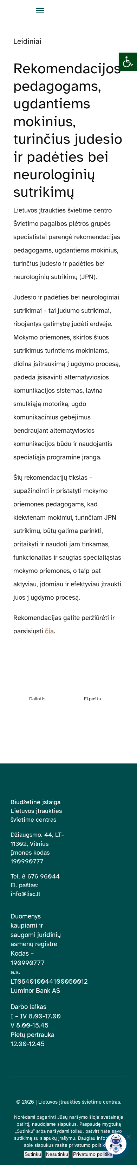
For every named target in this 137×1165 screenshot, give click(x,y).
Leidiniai (27, 41)
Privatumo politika (92, 1154)
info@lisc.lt (25, 894)
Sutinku (33, 1154)
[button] (128, 62)
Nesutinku (57, 1154)
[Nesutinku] (128, 1136)
